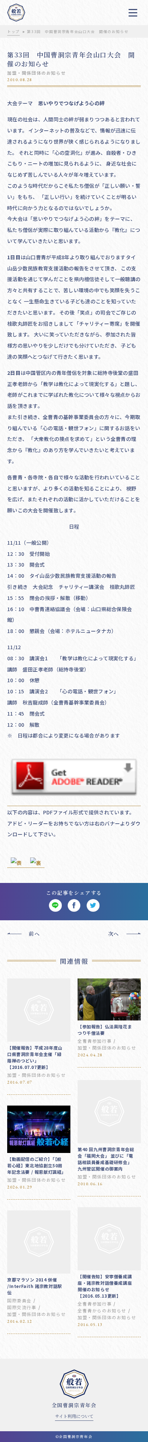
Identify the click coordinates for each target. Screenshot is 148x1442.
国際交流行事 (22, 1307)
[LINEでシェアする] (55, 906)
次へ (113, 933)
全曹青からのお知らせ (102, 1310)
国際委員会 (19, 1300)
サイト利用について (74, 1416)
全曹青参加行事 (95, 1041)
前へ (34, 933)
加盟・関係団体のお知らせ (36, 73)
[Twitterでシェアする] (93, 906)
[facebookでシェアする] (74, 906)
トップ (13, 31)
